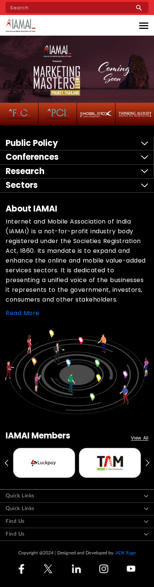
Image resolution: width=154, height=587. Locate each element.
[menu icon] (143, 25)
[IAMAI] (21, 25)
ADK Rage (126, 553)
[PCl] (57, 114)
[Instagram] (103, 568)
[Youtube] (131, 568)
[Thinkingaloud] (134, 114)
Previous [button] (6, 462)
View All (139, 438)
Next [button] (148, 462)
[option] (44, 463)
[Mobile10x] (96, 114)
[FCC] (19, 114)
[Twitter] (48, 568)
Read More (23, 313)
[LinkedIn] (76, 568)
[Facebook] (21, 569)
